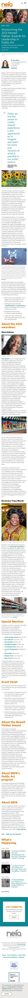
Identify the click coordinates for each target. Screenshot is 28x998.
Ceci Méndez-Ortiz (10, 647)
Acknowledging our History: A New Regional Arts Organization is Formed (18, 883)
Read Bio (14, 68)
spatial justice (10, 305)
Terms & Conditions (12, 955)
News (7, 25)
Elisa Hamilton (8, 642)
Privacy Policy (12, 987)
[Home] (7, 4)
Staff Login (21, 957)
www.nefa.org (21, 829)
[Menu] (25, 3)
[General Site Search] (22, 3)
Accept (7, 993)
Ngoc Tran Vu (8, 658)
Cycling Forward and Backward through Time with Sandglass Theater (18, 868)
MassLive (3, 279)
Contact (4, 955)
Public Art (9, 834)
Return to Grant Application (10, 957)
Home (3, 25)
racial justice (21, 305)
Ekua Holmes (5, 358)
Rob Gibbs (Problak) (10, 644)
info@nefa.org (21, 944)
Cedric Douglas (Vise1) (11, 637)
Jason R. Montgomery (11, 649)
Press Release (17, 834)
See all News (5, 891)
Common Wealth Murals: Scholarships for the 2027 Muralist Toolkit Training (18, 854)
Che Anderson (8, 639)
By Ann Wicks (15, 60)
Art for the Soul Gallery (17, 546)
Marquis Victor (9, 656)
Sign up (14, 917)
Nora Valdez (8, 653)
